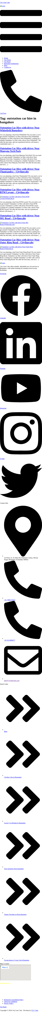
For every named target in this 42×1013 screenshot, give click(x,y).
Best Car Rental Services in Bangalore (24, 983)
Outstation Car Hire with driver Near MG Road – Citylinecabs (20, 217)
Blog (5, 65)
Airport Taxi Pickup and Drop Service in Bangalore (24, 987)
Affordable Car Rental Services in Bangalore (21, 992)
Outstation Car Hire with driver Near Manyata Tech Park (20, 149)
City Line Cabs (5, 2)
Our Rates (7, 62)
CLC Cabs (34, 1010)
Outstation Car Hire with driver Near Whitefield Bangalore (20, 129)
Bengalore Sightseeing (11, 63)
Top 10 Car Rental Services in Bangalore (21, 984)
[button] (21, 31)
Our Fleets (7, 60)
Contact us (7, 67)
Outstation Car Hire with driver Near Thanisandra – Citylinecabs (20, 170)
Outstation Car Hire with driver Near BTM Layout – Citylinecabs (20, 191)
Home (6, 58)
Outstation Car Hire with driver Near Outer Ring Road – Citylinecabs (20, 241)
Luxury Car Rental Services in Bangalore (13, 989)
